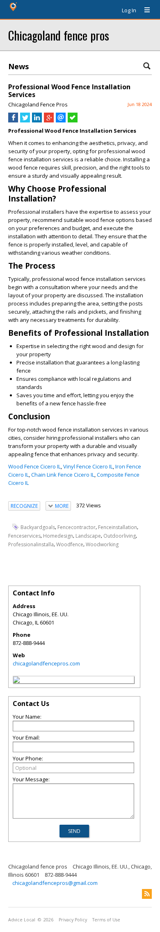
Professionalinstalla (31, 544)
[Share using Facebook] (13, 120)
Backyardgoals (38, 527)
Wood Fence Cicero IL (34, 466)
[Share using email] (61, 120)
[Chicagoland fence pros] (16, 681)
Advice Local (21, 920)
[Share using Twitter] (25, 120)
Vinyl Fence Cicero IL (88, 466)
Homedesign (58, 535)
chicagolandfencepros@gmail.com (55, 883)
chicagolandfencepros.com (46, 663)
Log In (129, 10)
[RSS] (147, 894)
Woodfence (69, 544)
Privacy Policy (73, 920)
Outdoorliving (119, 535)
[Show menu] (144, 10)
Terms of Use (106, 920)
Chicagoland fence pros (58, 35)
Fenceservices (24, 535)
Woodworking (102, 544)
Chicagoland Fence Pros (38, 104)
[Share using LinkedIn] (37, 120)
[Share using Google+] (49, 120)
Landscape (88, 535)
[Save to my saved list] (73, 120)
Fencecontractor (76, 527)
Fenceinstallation (117, 527)
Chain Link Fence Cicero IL (62, 474)
